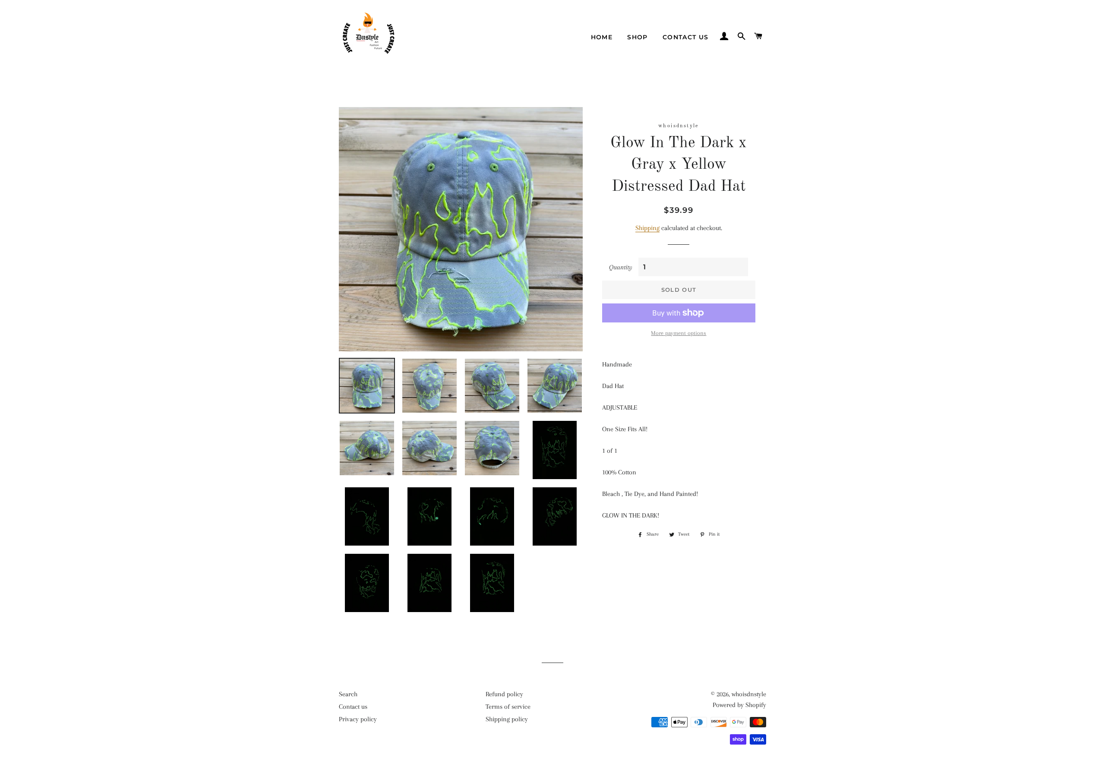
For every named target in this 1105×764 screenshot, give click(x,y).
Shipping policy (507, 719)
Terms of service (508, 706)
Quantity (620, 267)
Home (602, 37)
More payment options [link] (678, 333)
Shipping (647, 228)
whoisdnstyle (749, 694)
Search (348, 694)
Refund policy (504, 694)
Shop (637, 37)
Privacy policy (358, 719)
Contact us (686, 37)
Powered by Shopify (739, 705)
